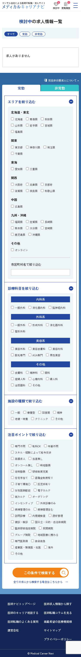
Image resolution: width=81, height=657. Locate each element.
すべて (11, 34)
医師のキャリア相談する (23, 613)
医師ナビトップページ (22, 604)
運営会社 (13, 630)
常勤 (24, 34)
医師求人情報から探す (58, 604)
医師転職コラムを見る (58, 613)
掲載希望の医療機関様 (58, 622)
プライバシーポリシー (58, 639)
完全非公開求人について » (63, 80)
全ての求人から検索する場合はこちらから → (40, 582)
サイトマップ (52, 630)
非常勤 (39, 34)
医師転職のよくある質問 (23, 622)
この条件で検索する (43, 572)
